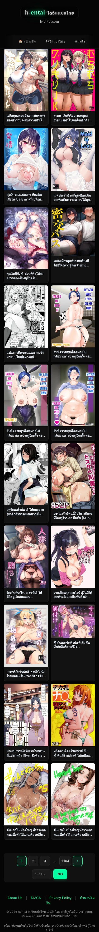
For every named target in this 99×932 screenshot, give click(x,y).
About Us (14, 898)
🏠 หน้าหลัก (27, 41)
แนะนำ (80, 41)
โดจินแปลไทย (55, 41)
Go (60, 874)
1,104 (65, 861)
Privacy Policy (60, 898)
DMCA (36, 898)
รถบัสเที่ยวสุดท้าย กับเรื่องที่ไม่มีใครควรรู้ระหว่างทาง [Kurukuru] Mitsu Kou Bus (72, 265)
